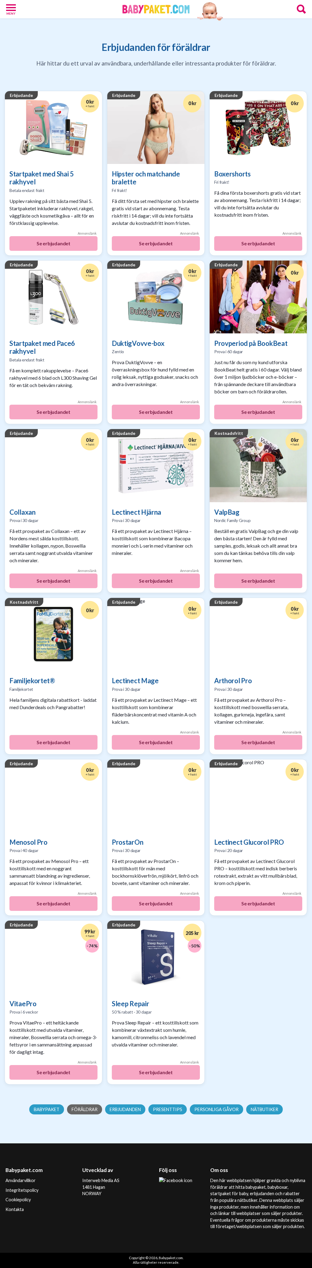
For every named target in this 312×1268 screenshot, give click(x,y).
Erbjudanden (125, 1109)
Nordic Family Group (232, 520)
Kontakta (14, 1209)
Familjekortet (21, 689)
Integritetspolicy (21, 1190)
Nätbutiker (264, 1109)
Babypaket (46, 1109)
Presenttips (167, 1109)
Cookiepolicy (18, 1199)
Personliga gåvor (216, 1109)
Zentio (118, 351)
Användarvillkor (20, 1180)
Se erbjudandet (53, 243)
